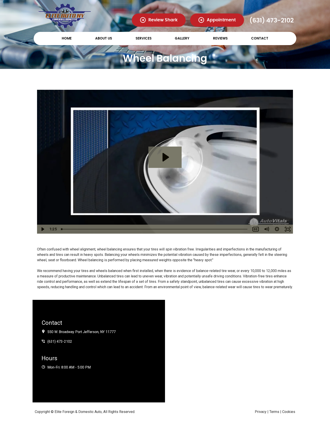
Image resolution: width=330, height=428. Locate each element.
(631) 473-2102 (271, 21)
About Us (103, 38)
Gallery (182, 38)
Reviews (220, 38)
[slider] (155, 229)
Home (67, 38)
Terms (274, 412)
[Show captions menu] (255, 229)
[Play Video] (42, 229)
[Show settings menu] (277, 229)
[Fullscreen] (287, 229)
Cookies (288, 412)
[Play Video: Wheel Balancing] (165, 157)
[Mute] (266, 229)
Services (144, 38)
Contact (259, 38)
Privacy (260, 412)
